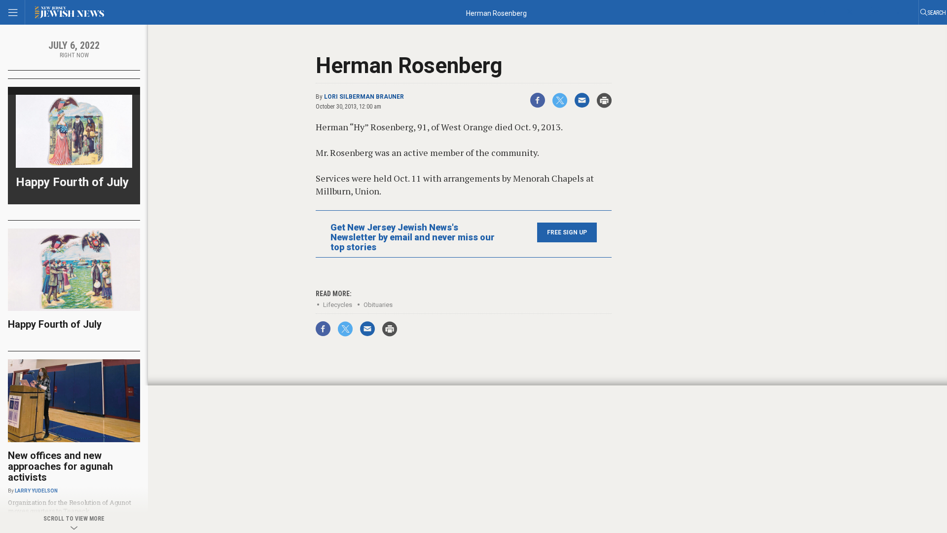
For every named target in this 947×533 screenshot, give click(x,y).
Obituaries (378, 304)
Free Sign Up (567, 232)
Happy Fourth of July (72, 182)
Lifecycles (337, 304)
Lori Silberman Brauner (364, 96)
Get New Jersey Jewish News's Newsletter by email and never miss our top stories (412, 237)
